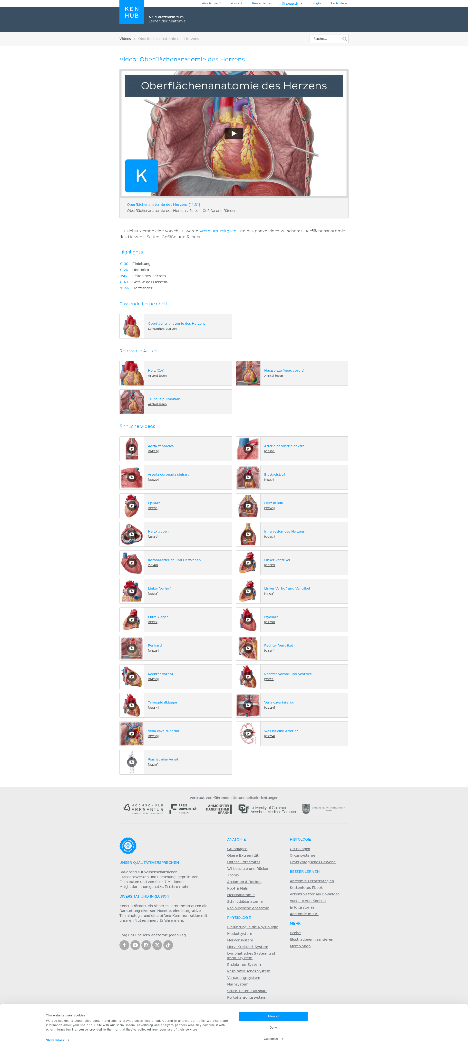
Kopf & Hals (237, 888)
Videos (125, 39)
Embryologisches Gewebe (313, 862)
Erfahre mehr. (177, 887)
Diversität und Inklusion (144, 896)
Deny (273, 1027)
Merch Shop (300, 946)
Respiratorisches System (249, 971)
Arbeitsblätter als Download (315, 894)
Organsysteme (302, 855)
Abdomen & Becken (244, 882)
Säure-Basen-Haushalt (247, 991)
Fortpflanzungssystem (246, 997)
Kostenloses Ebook (306, 888)
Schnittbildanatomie (245, 901)
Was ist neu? (211, 3)
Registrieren (340, 3)
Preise (295, 933)
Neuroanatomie (241, 895)
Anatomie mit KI (304, 914)
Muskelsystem (239, 934)
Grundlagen (237, 849)
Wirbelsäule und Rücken (248, 869)
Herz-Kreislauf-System (247, 947)
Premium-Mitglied (218, 231)
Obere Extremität (243, 855)
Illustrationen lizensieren (311, 939)
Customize (271, 1039)
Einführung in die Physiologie (252, 927)
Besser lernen (262, 3)
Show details (55, 1040)
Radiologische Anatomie (248, 908)
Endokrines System (244, 965)
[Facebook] (124, 945)
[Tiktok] (168, 945)
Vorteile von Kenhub (308, 901)
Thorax (233, 875)
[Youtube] (135, 945)
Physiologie (239, 918)
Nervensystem (240, 940)
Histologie (300, 839)
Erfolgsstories (302, 907)
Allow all (273, 1016)
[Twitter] (157, 945)
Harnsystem (238, 984)
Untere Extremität (243, 862)
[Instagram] (146, 945)
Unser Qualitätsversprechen (149, 862)
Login (317, 3)
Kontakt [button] (237, 3)
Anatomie (236, 839)
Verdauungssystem (243, 978)
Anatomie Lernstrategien (312, 881)
